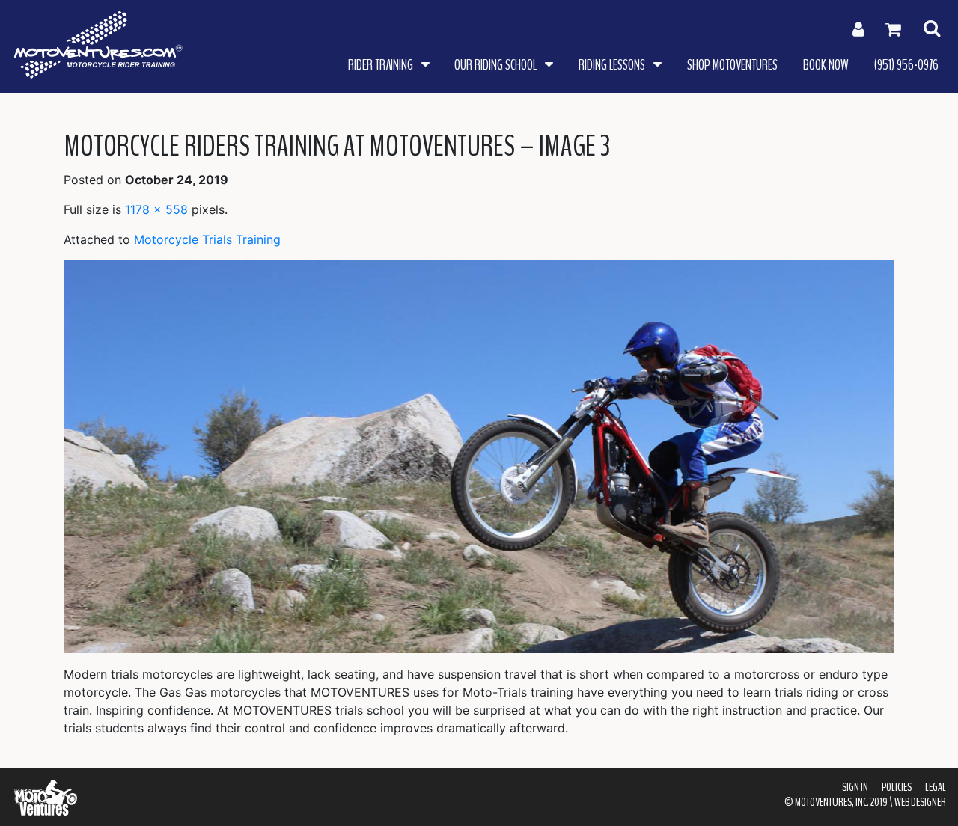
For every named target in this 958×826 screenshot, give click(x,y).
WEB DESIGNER (920, 802)
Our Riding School (496, 65)
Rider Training (381, 65)
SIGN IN (855, 787)
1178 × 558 (156, 209)
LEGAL (935, 787)
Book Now (826, 65)
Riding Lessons (613, 65)
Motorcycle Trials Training (207, 239)
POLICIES (897, 787)
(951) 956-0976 (906, 65)
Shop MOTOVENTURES (732, 65)
